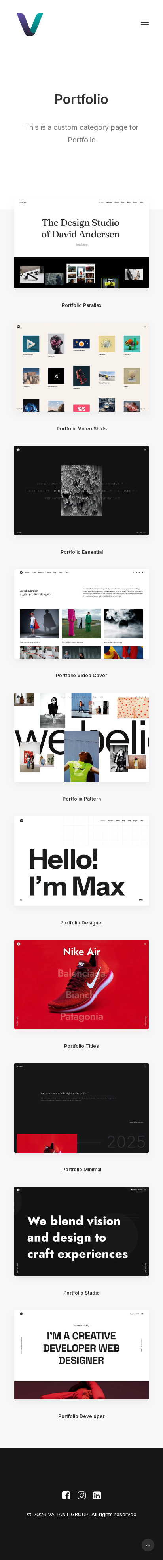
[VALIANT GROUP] (56, 24)
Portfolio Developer (81, 1416)
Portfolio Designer (81, 923)
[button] (145, 24)
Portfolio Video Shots (82, 429)
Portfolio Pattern (82, 799)
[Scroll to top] (148, 1544)
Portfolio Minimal (81, 1169)
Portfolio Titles (81, 1046)
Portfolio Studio (81, 1293)
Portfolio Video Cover (81, 675)
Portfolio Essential (82, 552)
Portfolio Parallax (82, 305)
